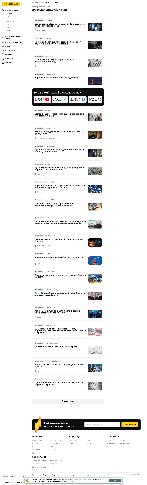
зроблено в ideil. (134, 475)
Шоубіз (126, 443)
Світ (7, 16)
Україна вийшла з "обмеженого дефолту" (57, 78)
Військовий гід (56, 461)
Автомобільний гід (39, 461)
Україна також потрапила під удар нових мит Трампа (59, 240)
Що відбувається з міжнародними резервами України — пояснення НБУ (59, 168)
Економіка (10, 22)
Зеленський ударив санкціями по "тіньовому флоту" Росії (59, 133)
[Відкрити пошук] (24, 476)
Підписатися (130, 425)
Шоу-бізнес (37, 453)
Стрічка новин (38, 440)
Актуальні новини (12, 483)
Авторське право (76, 475)
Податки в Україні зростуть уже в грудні (56, 347)
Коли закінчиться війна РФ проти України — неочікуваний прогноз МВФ (58, 312)
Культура (126, 440)
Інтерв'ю (8, 55)
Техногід (35, 464)
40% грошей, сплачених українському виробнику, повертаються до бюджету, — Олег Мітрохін (60, 331)
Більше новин (68, 401)
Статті (88, 440)
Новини (37, 436)
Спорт (108, 440)
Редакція (46, 475)
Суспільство (113, 436)
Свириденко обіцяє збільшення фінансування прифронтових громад (60, 25)
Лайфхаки (54, 464)
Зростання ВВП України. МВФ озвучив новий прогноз (59, 365)
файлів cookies (85, 479)
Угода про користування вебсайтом (98, 475)
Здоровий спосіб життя (39, 468)
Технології (10, 30)
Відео (8, 27)
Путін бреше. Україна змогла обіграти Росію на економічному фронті (60, 294)
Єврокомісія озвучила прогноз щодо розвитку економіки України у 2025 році (60, 186)
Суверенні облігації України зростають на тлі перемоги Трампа (59, 383)
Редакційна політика (60, 475)
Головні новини (11, 10)
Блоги (88, 443)
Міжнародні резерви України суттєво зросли (59, 257)
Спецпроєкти (74, 443)
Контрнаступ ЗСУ (12, 50)
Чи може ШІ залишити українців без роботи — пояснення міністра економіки (60, 43)
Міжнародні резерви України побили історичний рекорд (55, 61)
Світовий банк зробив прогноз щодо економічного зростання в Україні (54, 204)
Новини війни (55, 440)
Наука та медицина (114, 443)
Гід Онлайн (9, 59)
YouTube (8, 63)
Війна (7, 46)
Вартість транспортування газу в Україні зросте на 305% (61, 276)
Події (8, 24)
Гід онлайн (39, 457)
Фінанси (53, 450)
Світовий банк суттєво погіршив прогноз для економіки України (59, 115)
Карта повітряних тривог (12, 37)
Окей (115, 480)
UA (12, 476)
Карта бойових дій (13, 42)
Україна (9, 13)
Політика (9, 19)
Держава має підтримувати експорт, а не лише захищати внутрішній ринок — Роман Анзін (60, 222)
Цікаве (108, 446)
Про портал (36, 475)
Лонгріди (74, 436)
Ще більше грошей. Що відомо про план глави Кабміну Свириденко (60, 151)
